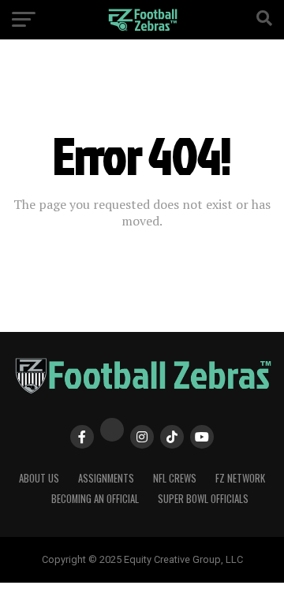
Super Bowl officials (203, 498)
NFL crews (174, 478)
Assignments (106, 478)
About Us (39, 478)
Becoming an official (95, 498)
